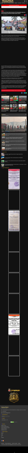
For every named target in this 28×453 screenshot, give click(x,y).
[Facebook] (21, 93)
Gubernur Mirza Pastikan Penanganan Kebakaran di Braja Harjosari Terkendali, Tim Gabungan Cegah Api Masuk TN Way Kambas (22, 102)
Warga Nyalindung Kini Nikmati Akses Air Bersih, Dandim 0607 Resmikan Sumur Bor (14, 102)
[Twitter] (23, 93)
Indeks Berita (3, 436)
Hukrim (2, 441)
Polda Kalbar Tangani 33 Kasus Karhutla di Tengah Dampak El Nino (14, 154)
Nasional (3, 108)
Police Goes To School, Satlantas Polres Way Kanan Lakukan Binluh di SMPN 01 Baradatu (15, 161)
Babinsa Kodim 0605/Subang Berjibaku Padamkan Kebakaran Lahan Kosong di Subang (5, 102)
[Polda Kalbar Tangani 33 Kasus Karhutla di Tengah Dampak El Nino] (2, 154)
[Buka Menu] (24, 1)
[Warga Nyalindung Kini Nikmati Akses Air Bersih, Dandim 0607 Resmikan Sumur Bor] (14, 98)
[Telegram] (24, 93)
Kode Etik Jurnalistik (14, 449)
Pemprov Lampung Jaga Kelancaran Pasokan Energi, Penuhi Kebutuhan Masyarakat (5, 111)
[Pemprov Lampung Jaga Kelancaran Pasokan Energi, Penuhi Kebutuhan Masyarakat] (5, 106)
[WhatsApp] (26, 93)
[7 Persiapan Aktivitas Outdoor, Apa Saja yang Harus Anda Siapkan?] (2, 158)
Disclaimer (2, 435)
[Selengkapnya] (25, 114)
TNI (1, 442)
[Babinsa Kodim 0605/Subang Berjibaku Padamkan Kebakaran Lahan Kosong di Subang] (5, 98)
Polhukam (2, 443)
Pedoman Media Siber (8, 449)
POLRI (2, 440)
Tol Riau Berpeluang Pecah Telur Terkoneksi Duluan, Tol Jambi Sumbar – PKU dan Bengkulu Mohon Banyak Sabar (15, 164)
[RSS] (3, 447)
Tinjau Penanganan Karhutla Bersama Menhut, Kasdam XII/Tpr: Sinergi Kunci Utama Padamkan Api (22, 111)
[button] (26, 1)
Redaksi (2, 431)
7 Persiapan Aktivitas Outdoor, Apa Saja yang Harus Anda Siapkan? (14, 157)
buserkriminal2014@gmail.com (6, 419)
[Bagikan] (26, 15)
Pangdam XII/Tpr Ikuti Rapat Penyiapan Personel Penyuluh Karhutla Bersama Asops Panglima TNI (14, 111)
